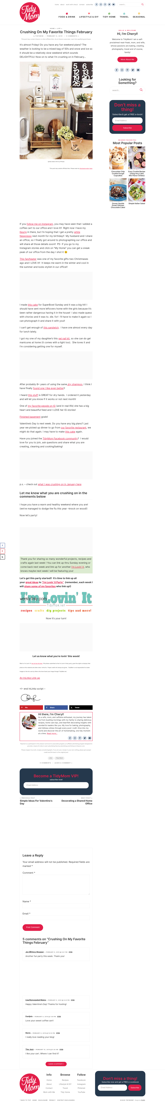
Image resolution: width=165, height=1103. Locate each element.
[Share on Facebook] (2, 545)
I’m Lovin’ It (77, 566)
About (62, 4)
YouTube (81, 1092)
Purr (143, 1100)
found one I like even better (48, 388)
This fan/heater (28, 259)
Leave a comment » (63, 763)
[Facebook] (96, 4)
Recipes (65, 1080)
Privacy (52, 1100)
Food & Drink (67, 17)
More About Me (127, 59)
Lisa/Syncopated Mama (35, 1000)
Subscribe (89, 4)
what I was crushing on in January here (59, 484)
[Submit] (142, 4)
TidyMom (39, 36)
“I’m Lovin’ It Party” (53, 582)
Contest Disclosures (66, 1100)
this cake (33, 304)
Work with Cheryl (72, 4)
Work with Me (49, 1092)
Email (26, 913)
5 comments (45, 763)
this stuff (33, 395)
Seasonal (139, 17)
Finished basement (30, 416)
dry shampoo (74, 384)
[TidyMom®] (30, 12)
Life (59, 28)
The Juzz (29, 1049)
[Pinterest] (105, 4)
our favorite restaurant (73, 427)
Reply (70, 952)
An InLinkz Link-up (30, 677)
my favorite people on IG (42, 405)
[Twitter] (109, 4)
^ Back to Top (25, 1100)
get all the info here (36, 663)
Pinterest (81, 1088)
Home (57, 4)
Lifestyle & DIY (89, 17)
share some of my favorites (40, 586)
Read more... (52, 733)
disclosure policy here (86, 168)
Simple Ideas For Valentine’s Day (36, 801)
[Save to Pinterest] (2, 551)
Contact (82, 4)
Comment (29, 872)
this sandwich (51, 327)
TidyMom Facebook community (60, 438)
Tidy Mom (59, 758)
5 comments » (72, 36)
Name (27, 901)
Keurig (23, 232)
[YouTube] (113, 4)
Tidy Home (109, 17)
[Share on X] (2, 556)
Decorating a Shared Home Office (77, 801)
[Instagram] (101, 4)
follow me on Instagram (40, 224)
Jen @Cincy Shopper (34, 952)
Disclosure (43, 1100)
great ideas (31, 582)
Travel (124, 17)
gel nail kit (64, 338)
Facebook (81, 1080)
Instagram (81, 1084)
